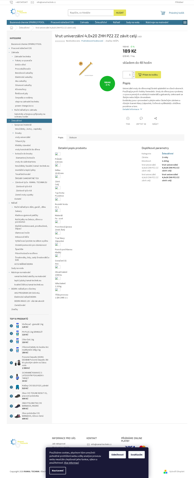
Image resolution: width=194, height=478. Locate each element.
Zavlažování (19, 305)
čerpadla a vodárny (24, 97)
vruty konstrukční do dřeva (27, 149)
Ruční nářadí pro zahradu (25, 110)
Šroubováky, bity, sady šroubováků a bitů (32, 259)
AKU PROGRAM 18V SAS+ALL (27, 293)
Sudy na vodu (17, 268)
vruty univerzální (22, 137)
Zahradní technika (22, 56)
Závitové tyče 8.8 (24, 186)
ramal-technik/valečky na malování (30, 276)
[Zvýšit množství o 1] (133, 73)
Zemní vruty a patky (24, 194)
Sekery (18, 211)
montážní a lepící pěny (25, 170)
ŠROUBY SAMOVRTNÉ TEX (27, 178)
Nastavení (57, 470)
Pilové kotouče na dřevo (26, 253)
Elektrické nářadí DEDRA (25, 297)
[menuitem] (27, 22)
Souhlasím (136, 454)
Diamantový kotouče (25, 157)
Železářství (16, 120)
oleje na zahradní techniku (27, 101)
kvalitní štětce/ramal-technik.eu (28, 284)
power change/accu (24, 105)
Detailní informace (131, 109)
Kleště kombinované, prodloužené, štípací (31, 227)
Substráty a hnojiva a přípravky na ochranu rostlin (29, 115)
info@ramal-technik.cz (101, 444)
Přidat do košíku (150, 74)
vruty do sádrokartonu (25, 161)
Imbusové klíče (22, 237)
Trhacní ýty (20, 141)
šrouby (18, 133)
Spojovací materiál (22, 124)
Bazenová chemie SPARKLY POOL (26, 44)
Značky (14, 309)
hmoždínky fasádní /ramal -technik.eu (32, 166)
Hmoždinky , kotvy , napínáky (28, 129)
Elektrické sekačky (24, 77)
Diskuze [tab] (73, 137)
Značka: (112, 40)
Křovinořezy (20, 89)
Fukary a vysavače (23, 60)
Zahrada (15, 52)
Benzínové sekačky (24, 73)
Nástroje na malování (20, 272)
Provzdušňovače (23, 68)
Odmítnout (117, 454)
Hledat (120, 12)
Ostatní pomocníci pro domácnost (30, 245)
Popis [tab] (60, 137)
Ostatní (17, 198)
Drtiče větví (20, 64)
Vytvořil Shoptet (176, 471)
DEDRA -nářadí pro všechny (23, 288)
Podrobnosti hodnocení (92, 41)
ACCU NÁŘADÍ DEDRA (23, 264)
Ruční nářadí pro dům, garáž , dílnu (30, 207)
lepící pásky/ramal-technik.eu (27, 280)
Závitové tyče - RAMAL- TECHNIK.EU (31, 182)
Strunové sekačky (23, 85)
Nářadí (14, 202)
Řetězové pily (21, 93)
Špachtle (19, 249)
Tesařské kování (22, 174)
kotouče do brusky (24, 153)
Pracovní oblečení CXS (21, 48)
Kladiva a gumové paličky (26, 215)
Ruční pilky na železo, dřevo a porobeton (28, 221)
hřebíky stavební (23, 145)
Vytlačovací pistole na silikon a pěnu (31, 241)
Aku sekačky (21, 81)
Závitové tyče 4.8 (24, 190)
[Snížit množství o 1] (133, 76)
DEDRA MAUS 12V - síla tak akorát (29, 301)
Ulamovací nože (22, 232)
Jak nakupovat (58, 443)
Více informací (71, 463)
